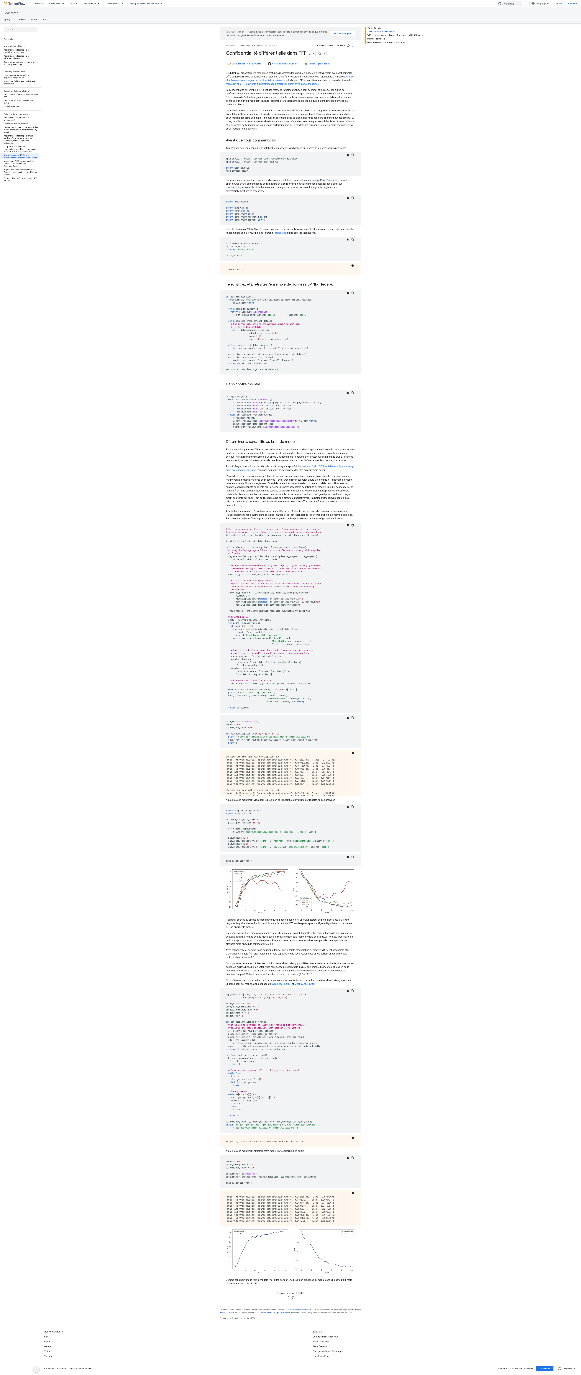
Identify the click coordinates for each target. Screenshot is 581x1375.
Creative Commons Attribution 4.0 (299, 1310)
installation (281, 232)
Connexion (572, 3)
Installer (39, 3)
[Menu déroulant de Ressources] (99, 3)
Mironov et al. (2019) (305, 983)
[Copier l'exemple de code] (352, 154)
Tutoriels (21, 19)
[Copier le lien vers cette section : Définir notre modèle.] (264, 384)
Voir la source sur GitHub (285, 63)
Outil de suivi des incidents (325, 1337)
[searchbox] (20, 29)
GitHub (558, 3)
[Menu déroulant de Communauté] (123, 3)
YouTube (48, 1356)
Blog (46, 1337)
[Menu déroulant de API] (77, 3)
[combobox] (512, 3)
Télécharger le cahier (319, 63)
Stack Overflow (320, 1346)
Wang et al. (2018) (281, 983)
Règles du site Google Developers (275, 1313)
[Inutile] (353, 45)
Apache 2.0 (225, 1313)
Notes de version (321, 1341)
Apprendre (54, 3)
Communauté (113, 3)
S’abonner (545, 1368)
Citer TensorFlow (321, 1356)
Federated (11, 13)
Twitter (47, 1351)
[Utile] (348, 45)
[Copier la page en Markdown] (319, 53)
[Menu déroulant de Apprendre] (64, 3)
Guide (34, 19)
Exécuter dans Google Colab (246, 63)
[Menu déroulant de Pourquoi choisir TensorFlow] (162, 3)
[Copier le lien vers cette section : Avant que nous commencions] (279, 140)
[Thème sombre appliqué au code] (347, 154)
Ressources (90, 3)
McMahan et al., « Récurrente (241, 83)
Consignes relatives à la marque (328, 1351)
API (72, 3)
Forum (47, 1341)
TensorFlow (231, 45)
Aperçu (7, 19)
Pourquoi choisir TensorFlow (144, 3)
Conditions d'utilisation (55, 1368)
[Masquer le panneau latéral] (36, 1370)
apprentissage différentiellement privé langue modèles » (289, 83)
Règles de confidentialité (80, 1368)
